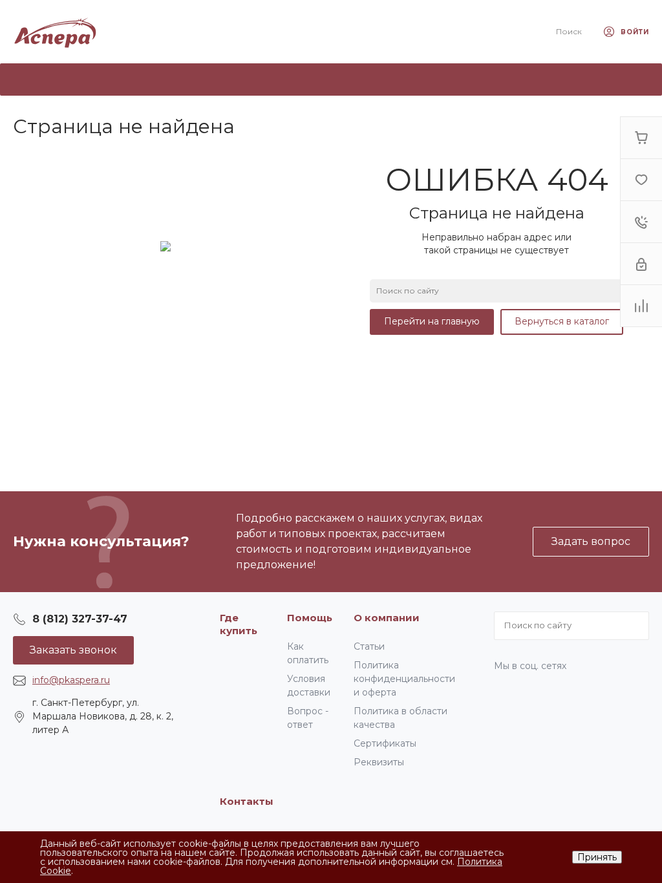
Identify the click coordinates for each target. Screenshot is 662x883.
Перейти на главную (432, 321)
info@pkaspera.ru (71, 680)
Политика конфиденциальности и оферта (404, 678)
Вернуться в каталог (562, 321)
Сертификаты (385, 743)
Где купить (238, 624)
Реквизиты (379, 762)
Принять (597, 857)
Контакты (246, 801)
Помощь (309, 618)
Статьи (369, 646)
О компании (387, 618)
